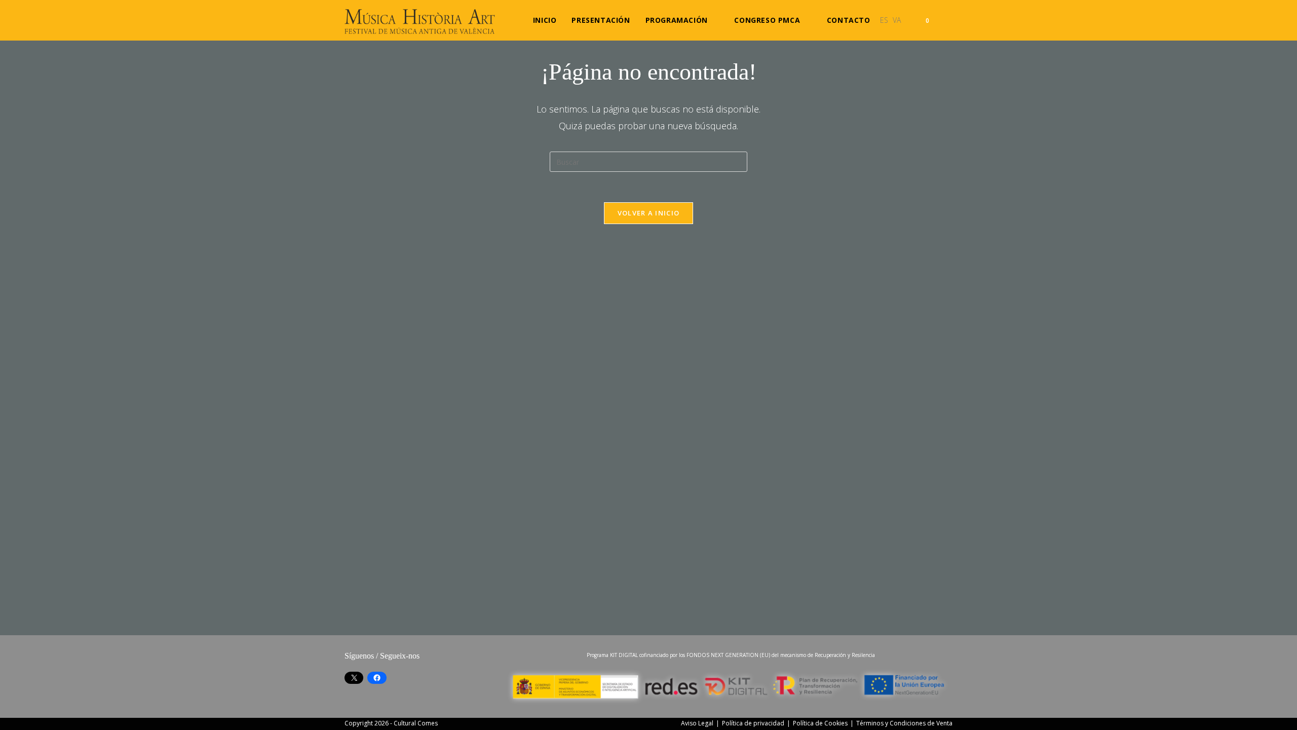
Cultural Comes (416, 723)
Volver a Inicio (649, 212)
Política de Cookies (820, 723)
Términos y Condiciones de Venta (904, 723)
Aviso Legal (697, 723)
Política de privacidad (753, 723)
